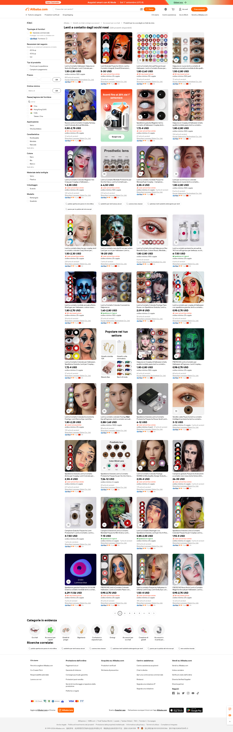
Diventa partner (178, 684)
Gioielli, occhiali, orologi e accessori (86, 23)
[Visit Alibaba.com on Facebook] (173, 693)
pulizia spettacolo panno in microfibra (81, 204)
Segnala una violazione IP (146, 684)
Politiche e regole (72, 691)
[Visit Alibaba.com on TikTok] (197, 693)
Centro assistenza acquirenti (147, 666)
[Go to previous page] (115, 613)
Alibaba (66, 23)
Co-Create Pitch (36, 670)
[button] (141, 9)
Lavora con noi (35, 679)
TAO (135, 721)
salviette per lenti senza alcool (111, 204)
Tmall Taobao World (104, 721)
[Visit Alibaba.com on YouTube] (192, 693)
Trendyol (142, 721)
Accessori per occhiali (111, 23)
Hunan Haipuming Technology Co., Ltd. (79, 80)
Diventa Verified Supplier (181, 679)
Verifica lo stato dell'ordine (182, 675)
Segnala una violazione (145, 689)
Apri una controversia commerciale (150, 675)
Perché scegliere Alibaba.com (41, 666)
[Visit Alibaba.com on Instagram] (188, 693)
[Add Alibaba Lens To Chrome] (66, 710)
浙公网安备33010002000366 (156, 728)
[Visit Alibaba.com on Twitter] (183, 693)
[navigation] (44, 318)
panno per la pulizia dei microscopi (80, 209)
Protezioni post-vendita (74, 679)
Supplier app (120, 710)
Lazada (116, 721)
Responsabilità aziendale (39, 675)
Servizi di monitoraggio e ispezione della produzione (81, 685)
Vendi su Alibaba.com (180, 666)
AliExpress (82, 721)
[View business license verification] (138, 728)
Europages (152, 721)
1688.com (91, 721)
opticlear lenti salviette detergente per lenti (165, 204)
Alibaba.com (162, 710)
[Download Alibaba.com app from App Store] (176, 710)
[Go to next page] (154, 613)
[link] (230, 709)
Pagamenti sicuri (72, 666)
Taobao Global (126, 721)
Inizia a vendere (178, 670)
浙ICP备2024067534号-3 (178, 728)
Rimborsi (140, 679)
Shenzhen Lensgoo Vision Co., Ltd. (114, 81)
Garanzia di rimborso (73, 670)
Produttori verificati (108, 666)
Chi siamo (34, 660)
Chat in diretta (142, 670)
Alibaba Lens (42, 710)
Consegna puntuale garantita (77, 675)
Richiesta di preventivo (109, 670)
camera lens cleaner (136, 204)
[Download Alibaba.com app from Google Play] (194, 710)
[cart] (173, 10)
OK (56, 80)
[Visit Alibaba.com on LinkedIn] (178, 693)
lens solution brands (187, 648)
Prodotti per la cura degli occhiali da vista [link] (139, 23)
